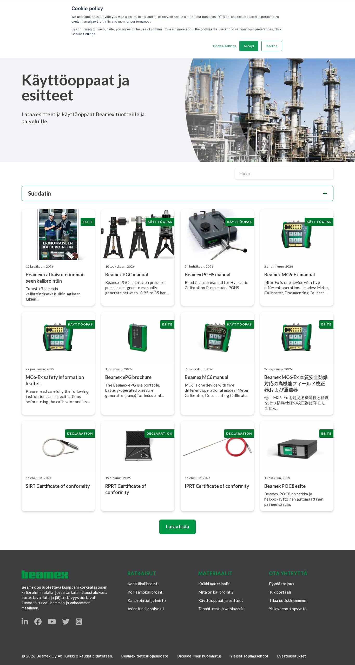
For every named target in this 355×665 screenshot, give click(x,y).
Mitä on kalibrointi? (216, 592)
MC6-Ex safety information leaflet (55, 380)
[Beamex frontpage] (45, 574)
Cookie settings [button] (224, 46)
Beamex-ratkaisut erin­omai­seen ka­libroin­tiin (55, 278)
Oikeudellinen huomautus (199, 656)
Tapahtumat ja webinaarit (221, 608)
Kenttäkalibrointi (143, 583)
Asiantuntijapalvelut (146, 608)
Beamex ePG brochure (128, 377)
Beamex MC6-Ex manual (289, 274)
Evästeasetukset (291, 656)
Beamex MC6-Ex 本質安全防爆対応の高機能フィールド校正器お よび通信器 (296, 383)
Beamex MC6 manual (206, 377)
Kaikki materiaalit (214, 583)
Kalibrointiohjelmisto (147, 600)
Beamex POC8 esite (285, 486)
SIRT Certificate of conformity (58, 486)
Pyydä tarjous (281, 583)
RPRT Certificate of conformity (125, 489)
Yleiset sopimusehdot (249, 656)
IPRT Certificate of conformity (217, 486)
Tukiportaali (280, 592)
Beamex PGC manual (126, 274)
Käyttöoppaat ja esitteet (220, 600)
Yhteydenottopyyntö (288, 608)
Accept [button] (249, 46)
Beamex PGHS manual (208, 274)
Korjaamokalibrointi (146, 592)
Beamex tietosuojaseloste (144, 656)
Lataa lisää (177, 526)
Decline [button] (272, 46)
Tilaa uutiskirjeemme (287, 600)
